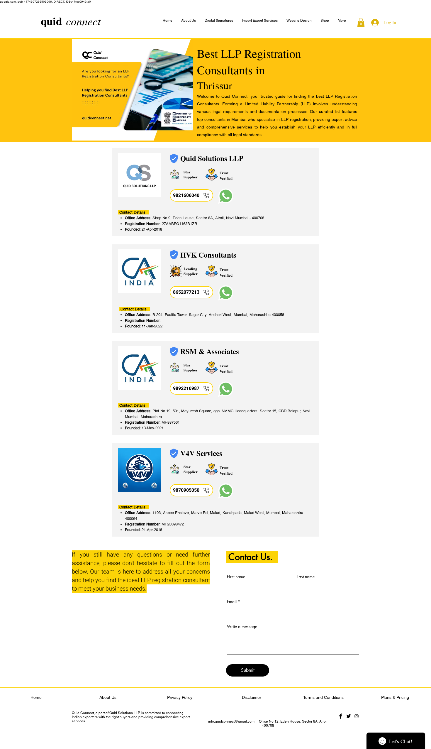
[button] (341, 21)
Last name (306, 577)
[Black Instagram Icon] (356, 716)
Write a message (242, 627)
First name (236, 577)
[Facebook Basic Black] (340, 716)
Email (232, 602)
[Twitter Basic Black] (348, 716)
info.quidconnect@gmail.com (231, 721)
